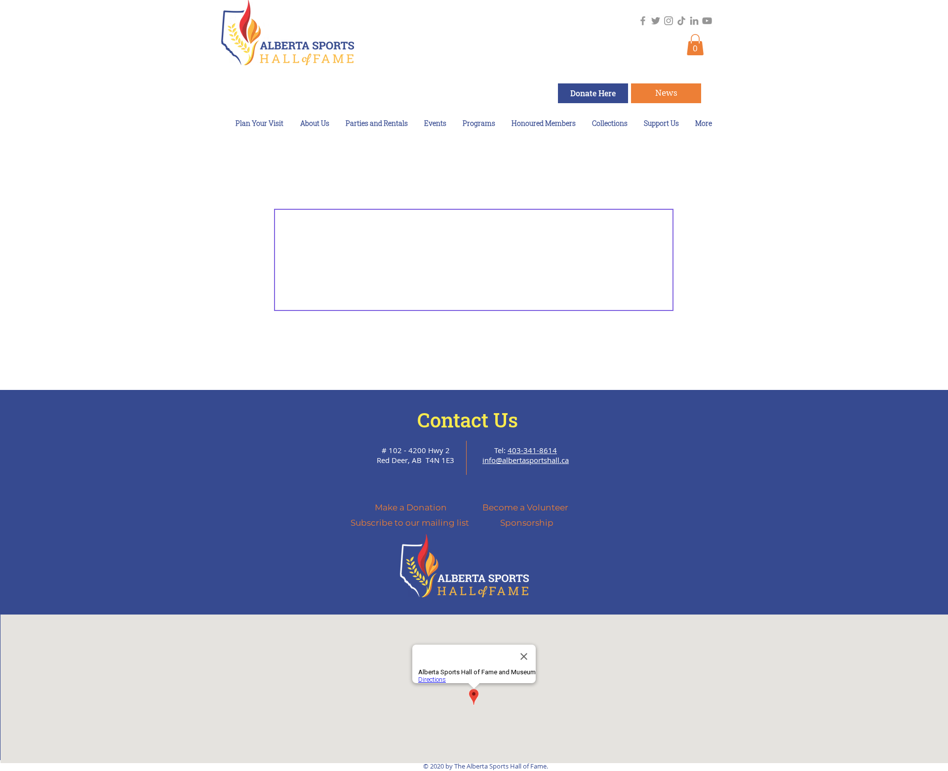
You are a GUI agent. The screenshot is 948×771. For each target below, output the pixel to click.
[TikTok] (681, 21)
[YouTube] (707, 21)
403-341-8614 (532, 450)
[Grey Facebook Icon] (643, 21)
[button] (695, 44)
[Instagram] (668, 21)
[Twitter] (656, 21)
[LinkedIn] (694, 21)
